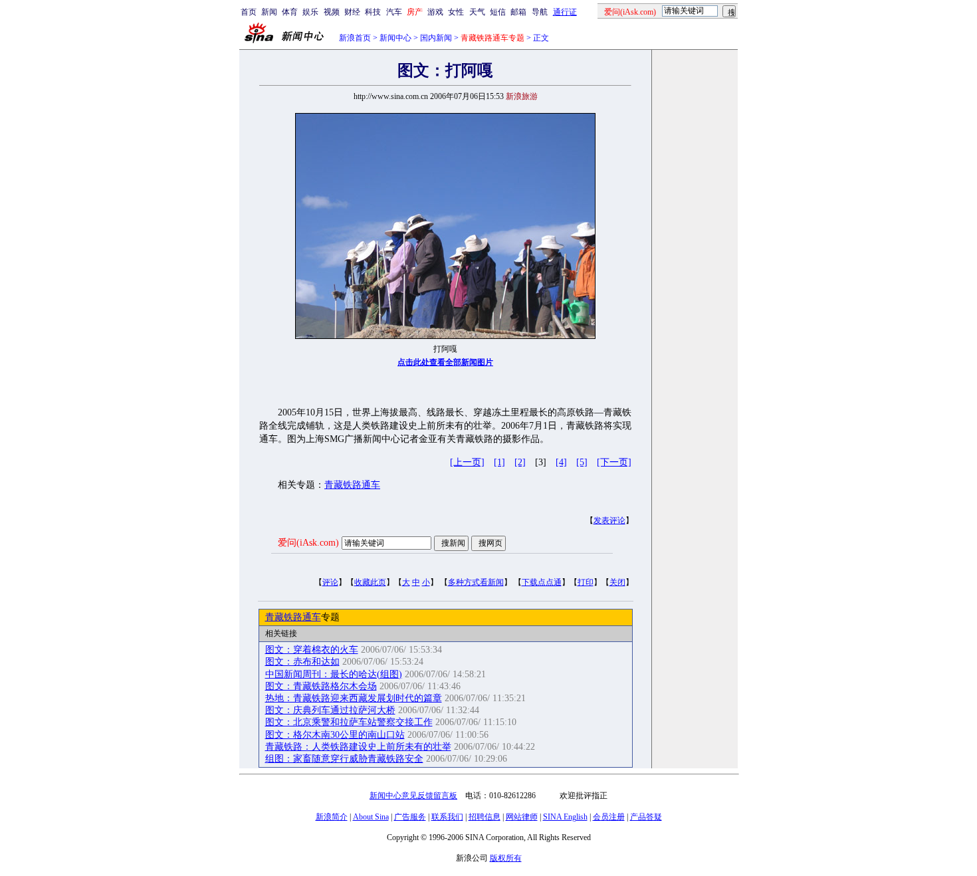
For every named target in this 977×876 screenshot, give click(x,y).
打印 (586, 582)
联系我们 (447, 816)
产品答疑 (646, 816)
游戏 (435, 12)
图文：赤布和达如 (302, 662)
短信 (498, 12)
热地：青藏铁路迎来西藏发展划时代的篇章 (353, 698)
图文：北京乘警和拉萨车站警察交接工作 (349, 722)
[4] (561, 462)
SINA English (565, 816)
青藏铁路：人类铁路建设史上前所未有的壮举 (358, 747)
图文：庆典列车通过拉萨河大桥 (330, 710)
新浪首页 (355, 38)
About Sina (371, 816)
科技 (373, 12)
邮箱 (518, 12)
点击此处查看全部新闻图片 (445, 362)
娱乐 (310, 12)
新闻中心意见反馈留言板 (413, 795)
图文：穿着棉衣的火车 (311, 650)
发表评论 (609, 520)
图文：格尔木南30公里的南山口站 (335, 735)
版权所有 (506, 858)
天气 (477, 12)
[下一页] (614, 462)
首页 (249, 12)
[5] (582, 462)
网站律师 (522, 816)
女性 (456, 12)
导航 (540, 12)
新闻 (269, 12)
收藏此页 (370, 582)
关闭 (617, 582)
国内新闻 (436, 38)
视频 (332, 12)
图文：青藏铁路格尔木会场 (321, 686)
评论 (330, 582)
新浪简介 (332, 816)
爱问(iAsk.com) (308, 543)
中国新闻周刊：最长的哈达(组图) (333, 674)
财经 (352, 12)
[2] (520, 462)
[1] (499, 462)
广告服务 (410, 816)
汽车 (394, 12)
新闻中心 (395, 38)
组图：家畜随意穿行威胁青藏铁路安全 (344, 759)
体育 (290, 12)
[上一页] (467, 462)
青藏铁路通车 (352, 485)
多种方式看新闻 (476, 582)
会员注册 (609, 816)
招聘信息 (484, 816)
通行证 (565, 12)
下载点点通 (542, 582)
